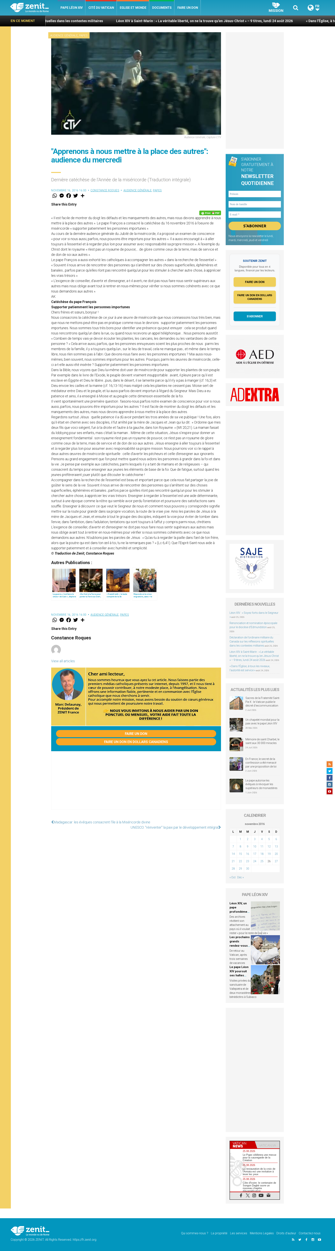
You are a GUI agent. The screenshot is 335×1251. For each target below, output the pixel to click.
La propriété (219, 1233)
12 (269, 846)
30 (247, 868)
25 (261, 861)
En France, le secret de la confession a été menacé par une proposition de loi (260, 762)
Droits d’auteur (286, 1233)
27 (276, 861)
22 (240, 861)
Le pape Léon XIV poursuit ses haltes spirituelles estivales (239, 975)
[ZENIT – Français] (34, 8)
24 (254, 861)
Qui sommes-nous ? (194, 1233)
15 (240, 853)
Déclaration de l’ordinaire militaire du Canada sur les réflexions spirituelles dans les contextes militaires (252, 641)
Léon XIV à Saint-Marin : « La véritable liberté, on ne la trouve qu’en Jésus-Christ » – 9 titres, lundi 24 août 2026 (140, 21)
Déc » (240, 877)
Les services (238, 1233)
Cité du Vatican (101, 8)
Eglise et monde (133, 8)
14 (233, 853)
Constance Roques (105, 190)
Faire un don (187, 8)
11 (261, 846)
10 (254, 846)
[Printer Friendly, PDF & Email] (210, 213)
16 (247, 853)
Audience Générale (64, 35)
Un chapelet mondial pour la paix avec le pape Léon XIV (262, 721)
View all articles (63, 661)
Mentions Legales (262, 1233)
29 (240, 868)
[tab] (242, 1144)
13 (276, 846)
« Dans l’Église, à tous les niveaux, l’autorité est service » (287, 21)
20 (276, 853)
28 (233, 868)
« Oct (233, 877)
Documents (162, 8)
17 (254, 853)
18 (261, 853)
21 (233, 861)
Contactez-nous (309, 1233)
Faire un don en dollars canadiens (136, 742)
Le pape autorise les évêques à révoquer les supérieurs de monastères (261, 784)
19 (269, 853)
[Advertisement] (136, 784)
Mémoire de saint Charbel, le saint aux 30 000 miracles (262, 741)
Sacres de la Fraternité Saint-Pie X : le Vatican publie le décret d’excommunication (262, 701)
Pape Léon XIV (71, 8)
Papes (83, 35)
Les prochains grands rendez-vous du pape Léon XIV (240, 945)
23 (247, 861)
